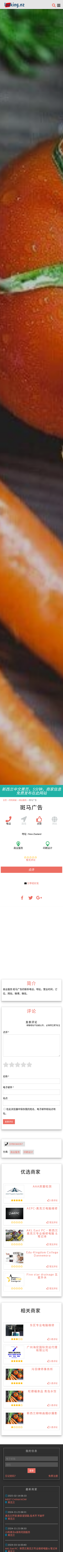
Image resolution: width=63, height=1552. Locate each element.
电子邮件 (8, 1087)
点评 (31, 869)
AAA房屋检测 (42, 1186)
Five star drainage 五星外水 (42, 1276)
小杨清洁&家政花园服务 (17, 1532)
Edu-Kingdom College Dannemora (42, 1254)
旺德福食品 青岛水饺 (42, 1391)
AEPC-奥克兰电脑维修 (42, 1208)
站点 (5, 1098)
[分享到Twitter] (30, 898)
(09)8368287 (16, 1143)
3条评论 (53, 1339)
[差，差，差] (12, 1066)
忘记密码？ (11, 1475)
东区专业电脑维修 (42, 1325)
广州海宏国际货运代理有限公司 (42, 1349)
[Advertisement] (31, 942)
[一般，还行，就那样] (18, 1066)
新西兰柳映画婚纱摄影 (42, 1413)
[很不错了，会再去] (23, 1066)
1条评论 (53, 1200)
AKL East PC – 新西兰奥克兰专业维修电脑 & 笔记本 (42, 1233)
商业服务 (15, 1152)
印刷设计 (28, 1152)
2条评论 (53, 1361)
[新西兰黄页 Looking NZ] (14, 7)
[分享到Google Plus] (39, 898)
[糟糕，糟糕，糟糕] (6, 1066)
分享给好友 (33, 883)
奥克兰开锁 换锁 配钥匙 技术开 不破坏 (24, 1515)
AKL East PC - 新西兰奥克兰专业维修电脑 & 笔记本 (31, 1548)
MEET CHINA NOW (16, 1499)
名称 (6, 1076)
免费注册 (53, 1475)
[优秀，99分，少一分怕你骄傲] (29, 1066)
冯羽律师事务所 (42, 1369)
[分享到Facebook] (23, 898)
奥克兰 (11, 1502)
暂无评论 (30, 859)
